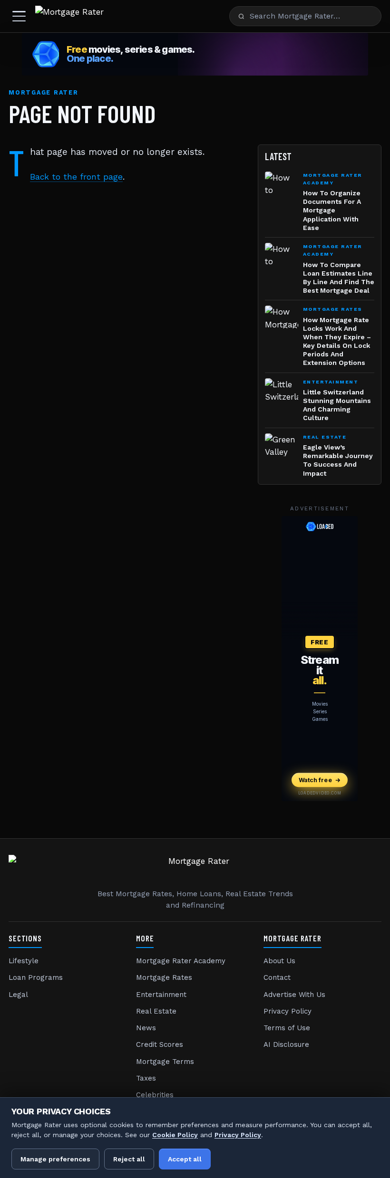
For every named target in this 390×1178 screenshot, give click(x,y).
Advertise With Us (294, 994)
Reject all (129, 1159)
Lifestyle (24, 961)
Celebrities (155, 1095)
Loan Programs (36, 977)
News (146, 1028)
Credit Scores (159, 1044)
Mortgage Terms (165, 1061)
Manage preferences (55, 1159)
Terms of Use (286, 1028)
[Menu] (19, 16)
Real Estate (156, 1011)
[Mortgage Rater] (69, 16)
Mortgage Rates (164, 977)
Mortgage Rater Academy (180, 961)
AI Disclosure (286, 1044)
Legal (18, 994)
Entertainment (161, 994)
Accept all (185, 1159)
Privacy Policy (287, 1011)
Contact (277, 977)
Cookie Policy (175, 1135)
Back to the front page (76, 177)
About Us (279, 961)
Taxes (146, 1078)
